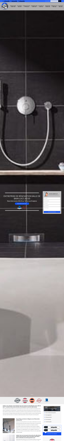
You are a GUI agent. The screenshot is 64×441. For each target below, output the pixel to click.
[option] (32, 220)
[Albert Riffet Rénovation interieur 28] (5, 6)
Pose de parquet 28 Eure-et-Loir (19, 6)
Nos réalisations (22, 203)
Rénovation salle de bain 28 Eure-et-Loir (26, 6)
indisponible (7, 1)
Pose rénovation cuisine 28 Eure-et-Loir (34, 6)
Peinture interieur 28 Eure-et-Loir (47, 6)
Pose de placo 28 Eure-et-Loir (60, 6)
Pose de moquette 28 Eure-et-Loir (41, 6)
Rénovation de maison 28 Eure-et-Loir (13, 6)
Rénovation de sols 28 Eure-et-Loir (54, 6)
